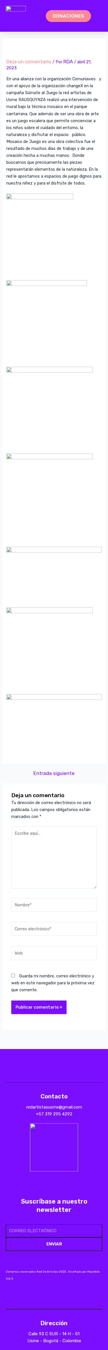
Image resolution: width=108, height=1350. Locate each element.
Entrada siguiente (54, 773)
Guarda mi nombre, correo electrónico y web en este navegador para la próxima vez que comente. (52, 982)
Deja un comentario (28, 61)
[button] (34, 16)
